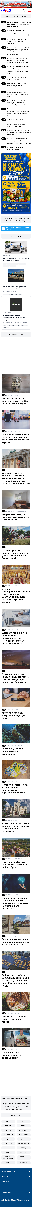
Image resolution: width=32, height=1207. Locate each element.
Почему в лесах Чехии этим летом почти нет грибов (14, 1019)
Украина (8, 1130)
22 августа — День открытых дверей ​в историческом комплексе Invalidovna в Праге (17, 60)
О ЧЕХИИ (17, 1013)
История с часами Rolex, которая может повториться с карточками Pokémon (15, 788)
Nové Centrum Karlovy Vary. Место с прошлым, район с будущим (14, 865)
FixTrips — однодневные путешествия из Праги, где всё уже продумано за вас (16, 317)
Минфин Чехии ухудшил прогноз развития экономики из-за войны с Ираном (19, 132)
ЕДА (16, 1049)
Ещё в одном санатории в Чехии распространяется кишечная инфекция (16, 942)
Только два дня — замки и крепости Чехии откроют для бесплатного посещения (15, 827)
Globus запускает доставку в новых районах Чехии (11, 1055)
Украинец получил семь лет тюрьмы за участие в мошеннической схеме (16, 86)
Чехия (8, 1121)
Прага (24, 1121)
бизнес (8, 1152)
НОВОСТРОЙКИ (18, 858)
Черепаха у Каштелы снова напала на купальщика (13, 751)
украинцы (23, 1156)
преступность (24, 1135)
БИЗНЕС (17, 629)
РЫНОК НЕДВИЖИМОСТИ (20, 511)
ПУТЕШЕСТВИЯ (18, 431)
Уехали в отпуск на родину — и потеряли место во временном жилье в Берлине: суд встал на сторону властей (16, 478)
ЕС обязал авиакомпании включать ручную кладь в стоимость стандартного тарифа (18, 33)
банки (8, 1163)
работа (23, 1139)
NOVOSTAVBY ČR (5, 1181)
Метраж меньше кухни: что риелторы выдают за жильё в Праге (17, 94)
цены (8, 1148)
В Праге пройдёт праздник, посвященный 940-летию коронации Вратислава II (16, 103)
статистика (24, 1163)
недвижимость (23, 1143)
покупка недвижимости (8, 1157)
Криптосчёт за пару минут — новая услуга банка (13, 715)
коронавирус (23, 1130)
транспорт (23, 1152)
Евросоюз (8, 1143)
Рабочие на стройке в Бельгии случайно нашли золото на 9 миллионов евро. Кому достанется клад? (15, 980)
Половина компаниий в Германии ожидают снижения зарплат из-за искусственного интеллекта (15, 903)
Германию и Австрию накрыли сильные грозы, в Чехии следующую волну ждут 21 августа (19, 141)
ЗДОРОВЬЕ (17, 936)
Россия (23, 1126)
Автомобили (8, 1135)
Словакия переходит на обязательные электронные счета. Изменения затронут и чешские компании (14, 638)
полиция (8, 1126)
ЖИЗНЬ (16, 395)
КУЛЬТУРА (17, 547)
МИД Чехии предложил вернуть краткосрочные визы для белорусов (18, 41)
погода (23, 1148)
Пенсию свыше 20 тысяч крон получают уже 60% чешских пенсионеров (19, 24)
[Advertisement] (16, 355)
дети (8, 1139)
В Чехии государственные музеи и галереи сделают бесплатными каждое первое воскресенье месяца (16, 595)
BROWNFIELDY (4, 1176)
